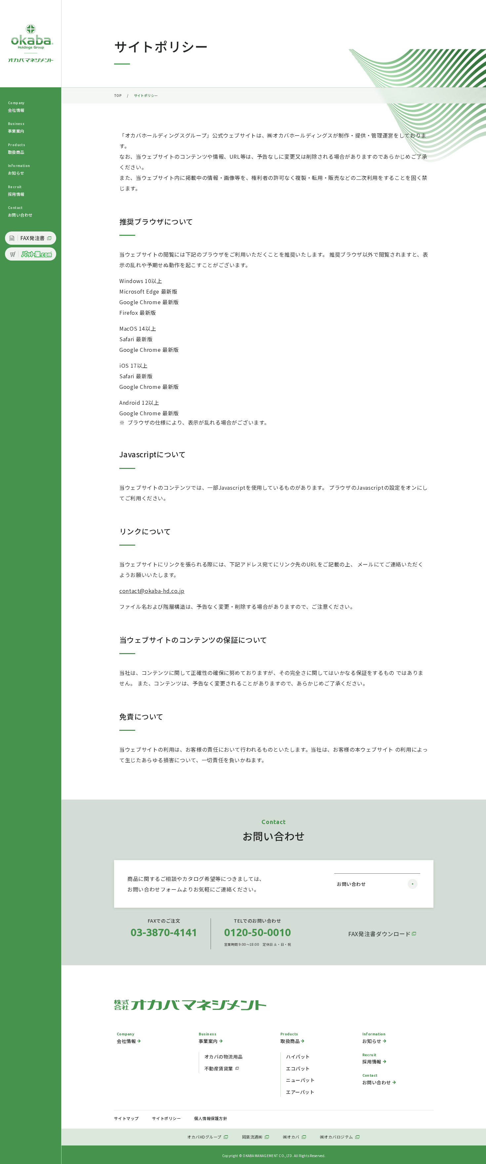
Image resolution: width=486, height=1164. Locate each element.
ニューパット (300, 1080)
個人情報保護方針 (210, 1118)
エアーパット (300, 1092)
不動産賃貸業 (218, 1068)
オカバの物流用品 (223, 1056)
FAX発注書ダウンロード (379, 934)
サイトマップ (126, 1118)
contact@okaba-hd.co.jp (151, 591)
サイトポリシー (166, 1118)
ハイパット (298, 1056)
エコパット (298, 1068)
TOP (118, 95)
